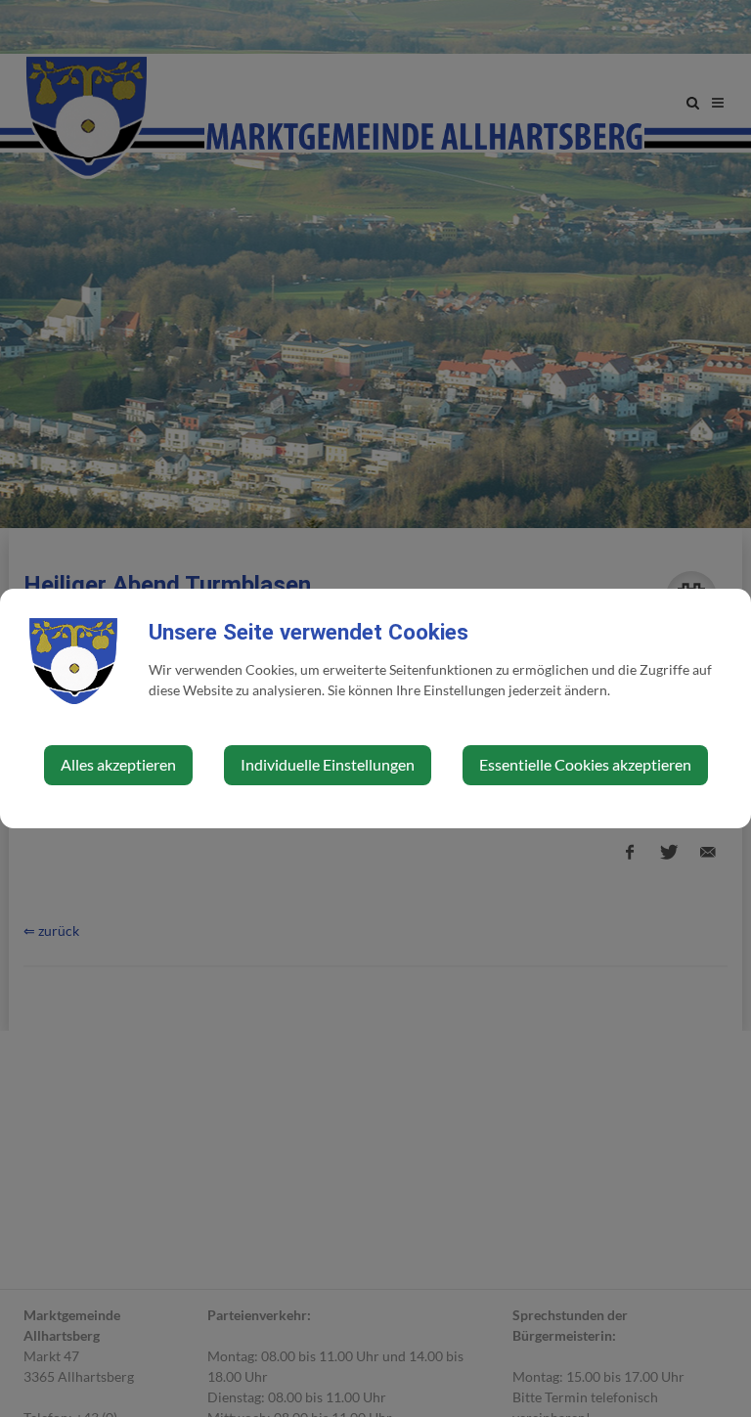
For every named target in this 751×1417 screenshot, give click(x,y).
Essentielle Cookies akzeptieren (585, 764)
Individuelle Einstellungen (328, 764)
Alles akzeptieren (118, 764)
